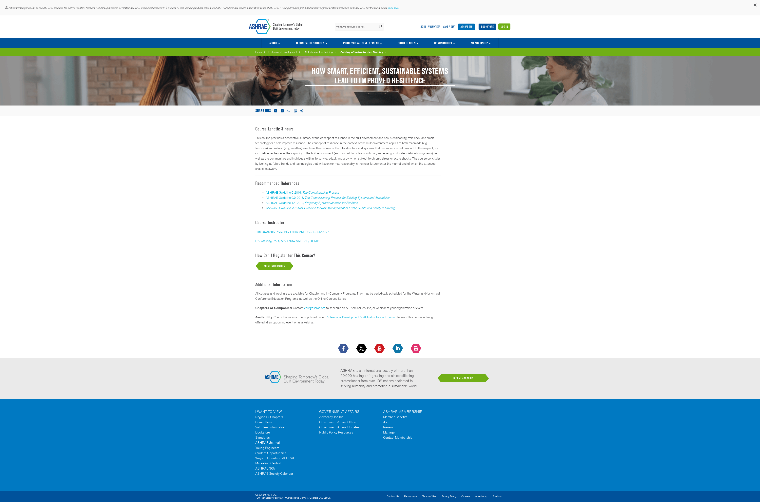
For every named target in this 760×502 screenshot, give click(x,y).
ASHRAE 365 (466, 27)
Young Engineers (267, 448)
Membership (479, 43)
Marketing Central (268, 463)
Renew (388, 427)
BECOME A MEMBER (463, 378)
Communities (443, 43)
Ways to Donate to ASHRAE (275, 458)
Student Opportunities (270, 453)
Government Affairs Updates (339, 427)
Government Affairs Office (337, 422)
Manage (389, 432)
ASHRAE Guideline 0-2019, (302, 192)
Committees (263, 422)
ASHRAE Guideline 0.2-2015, (327, 198)
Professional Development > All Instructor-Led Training (361, 317)
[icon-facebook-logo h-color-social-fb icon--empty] (344, 348)
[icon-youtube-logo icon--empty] (380, 348)
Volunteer (434, 27)
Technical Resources (310, 43)
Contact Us (393, 496)
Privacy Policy (449, 496)
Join (423, 27)
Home (258, 52)
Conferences (406, 43)
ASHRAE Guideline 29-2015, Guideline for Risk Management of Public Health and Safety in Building (330, 208)
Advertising (481, 496)
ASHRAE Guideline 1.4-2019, (311, 203)
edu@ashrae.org (314, 308)
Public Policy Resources (336, 432)
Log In (504, 27)
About (273, 43)
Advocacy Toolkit (331, 417)
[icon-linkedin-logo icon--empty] (398, 348)
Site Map (497, 496)
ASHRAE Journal (267, 443)
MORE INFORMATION (274, 266)
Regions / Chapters (269, 417)
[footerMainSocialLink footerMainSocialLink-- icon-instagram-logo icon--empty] (416, 348)
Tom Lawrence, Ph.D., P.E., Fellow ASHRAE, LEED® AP (292, 232)
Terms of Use (429, 496)
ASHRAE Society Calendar (274, 473)
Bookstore (487, 27)
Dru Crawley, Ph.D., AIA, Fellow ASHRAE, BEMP (287, 241)
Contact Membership (397, 437)
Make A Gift (449, 27)
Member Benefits (395, 417)
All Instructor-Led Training (319, 52)
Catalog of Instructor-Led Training (361, 52)
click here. (393, 8)
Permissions (410, 496)
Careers (465, 496)
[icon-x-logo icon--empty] (362, 348)
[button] (755, 6)
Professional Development (361, 43)
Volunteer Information (270, 427)
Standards (262, 437)
